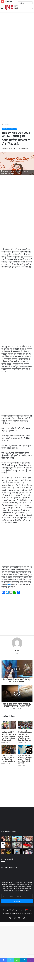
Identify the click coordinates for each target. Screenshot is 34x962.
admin (17, 650)
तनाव (9, 584)
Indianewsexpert (27, 913)
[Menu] (2, 8)
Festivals (10, 125)
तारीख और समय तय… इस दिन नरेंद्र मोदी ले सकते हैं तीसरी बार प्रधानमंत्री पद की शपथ (8, 758)
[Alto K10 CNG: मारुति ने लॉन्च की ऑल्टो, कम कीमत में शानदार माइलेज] (28, 845)
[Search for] (32, 8)
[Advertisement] (17, 31)
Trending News (13, 128)
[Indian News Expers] (11, 8)
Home (5, 125)
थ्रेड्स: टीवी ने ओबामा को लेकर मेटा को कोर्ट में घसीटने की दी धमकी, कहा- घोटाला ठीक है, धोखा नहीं (25, 759)
